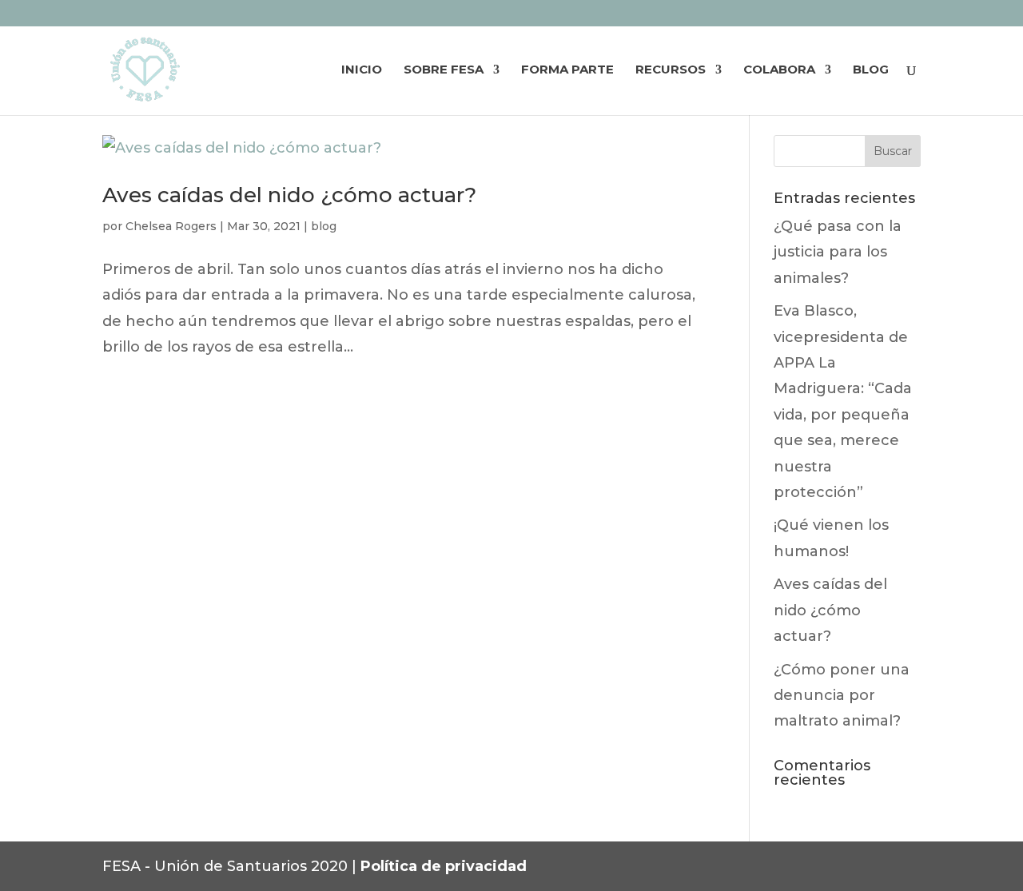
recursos (670, 70)
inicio (361, 70)
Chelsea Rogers (171, 226)
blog (871, 70)
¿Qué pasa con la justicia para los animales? (838, 252)
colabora (779, 70)
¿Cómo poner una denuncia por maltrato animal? (842, 695)
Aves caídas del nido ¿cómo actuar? (289, 195)
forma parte (567, 70)
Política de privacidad (443, 866)
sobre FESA (444, 70)
